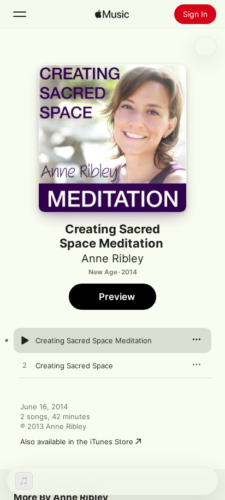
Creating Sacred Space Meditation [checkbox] (93, 340)
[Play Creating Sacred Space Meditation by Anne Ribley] (24, 340)
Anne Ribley (112, 258)
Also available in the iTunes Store (76, 441)
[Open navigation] (20, 14)
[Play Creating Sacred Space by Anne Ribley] (24, 365)
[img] (112, 14)
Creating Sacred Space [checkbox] (74, 365)
